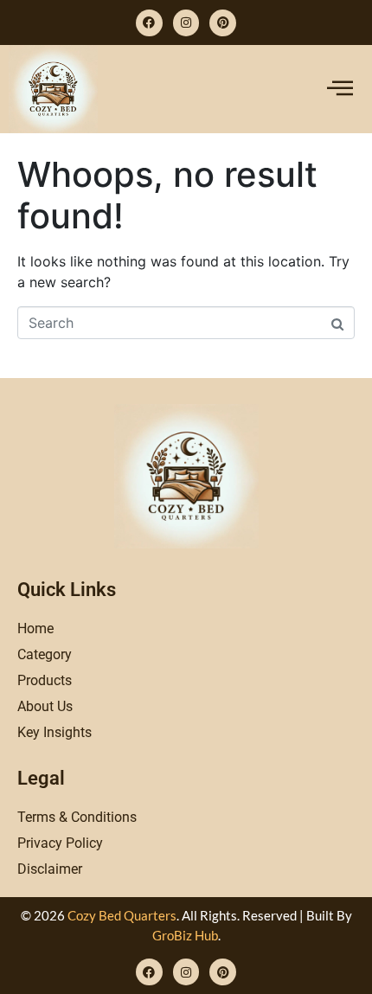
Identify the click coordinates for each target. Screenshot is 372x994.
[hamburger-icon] (339, 89)
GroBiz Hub (185, 935)
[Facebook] (149, 23)
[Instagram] (186, 23)
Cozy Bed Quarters (121, 915)
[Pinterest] (222, 23)
